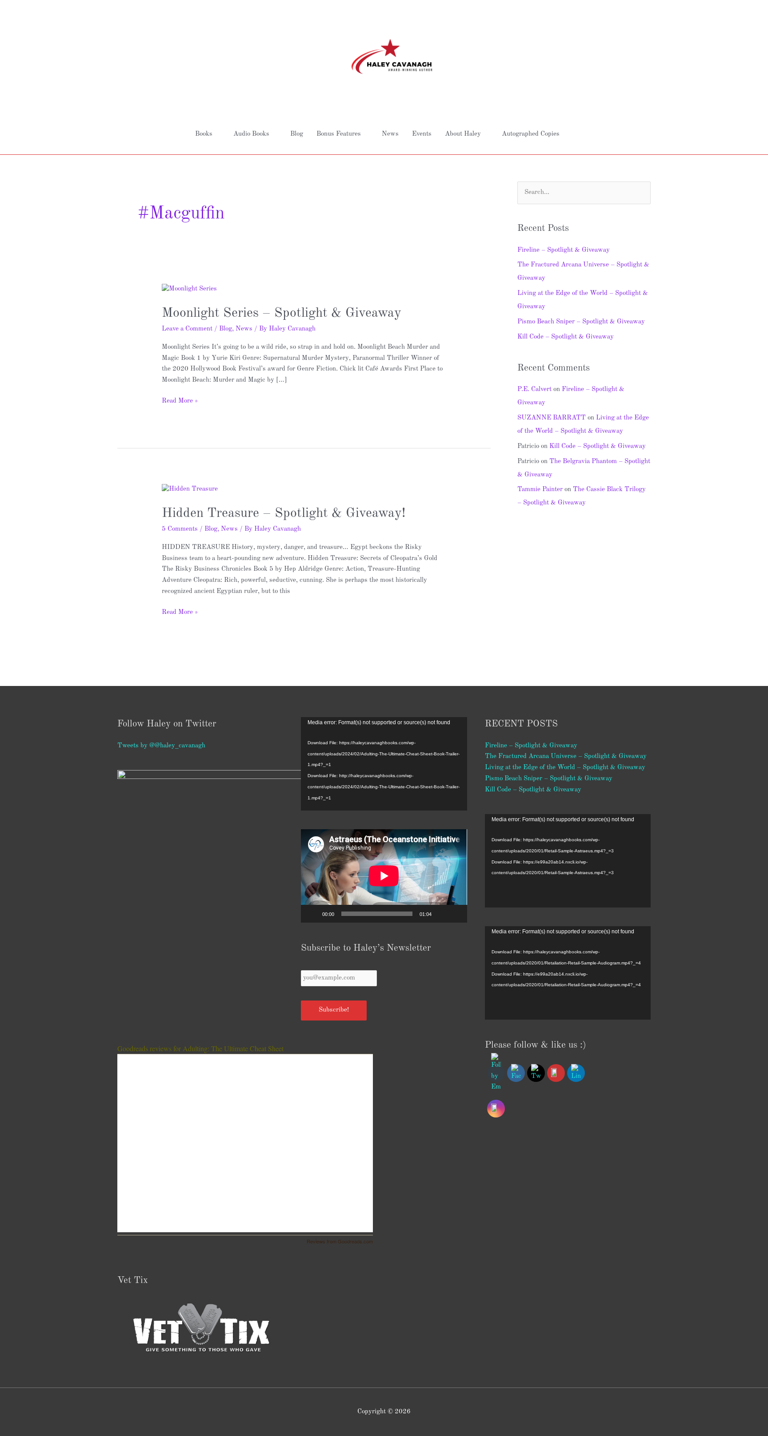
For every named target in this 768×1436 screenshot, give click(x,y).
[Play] (312, 913)
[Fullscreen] (455, 913)
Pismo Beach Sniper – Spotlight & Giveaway (581, 322)
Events (422, 134)
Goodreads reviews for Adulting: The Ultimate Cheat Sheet (200, 1048)
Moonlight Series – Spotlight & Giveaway (281, 313)
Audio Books (251, 134)
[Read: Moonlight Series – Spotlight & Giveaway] (189, 289)
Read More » (180, 400)
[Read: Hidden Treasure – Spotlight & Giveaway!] (190, 489)
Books (203, 134)
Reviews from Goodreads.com (340, 1241)
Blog (296, 134)
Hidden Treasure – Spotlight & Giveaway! (283, 513)
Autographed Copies (531, 134)
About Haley (463, 134)
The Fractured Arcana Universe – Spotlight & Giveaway (566, 756)
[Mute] (441, 913)
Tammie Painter (540, 489)
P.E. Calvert (534, 389)
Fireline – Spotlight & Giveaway (563, 250)
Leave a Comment (187, 329)
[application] (384, 764)
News (390, 134)
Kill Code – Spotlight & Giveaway (565, 337)
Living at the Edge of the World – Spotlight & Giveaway (565, 767)
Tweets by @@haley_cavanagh (161, 745)
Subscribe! (334, 1010)
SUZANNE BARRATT (551, 418)
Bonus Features (338, 134)
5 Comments (180, 529)
